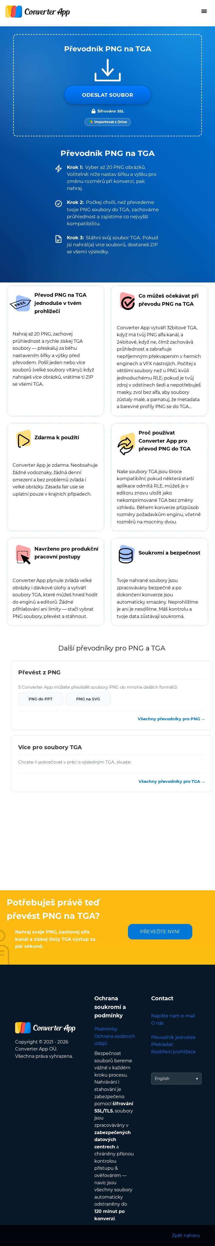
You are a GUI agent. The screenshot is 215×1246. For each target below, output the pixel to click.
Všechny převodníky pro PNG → (171, 718)
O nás (157, 1023)
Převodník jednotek (173, 1037)
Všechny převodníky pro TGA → (172, 781)
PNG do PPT (40, 699)
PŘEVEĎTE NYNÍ (160, 931)
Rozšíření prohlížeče (173, 1051)
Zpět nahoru (186, 1235)
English (162, 1078)
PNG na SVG (88, 699)
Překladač (162, 1044)
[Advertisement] (107, 845)
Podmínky (106, 1029)
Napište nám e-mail (173, 1016)
